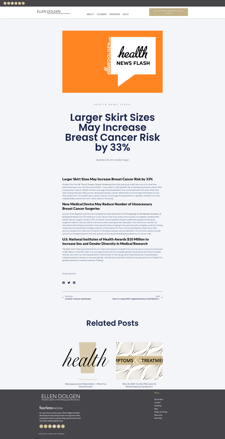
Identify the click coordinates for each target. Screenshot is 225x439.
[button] (63, 282)
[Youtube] (12, 3)
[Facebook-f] (5, 3)
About (90, 14)
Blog (126, 14)
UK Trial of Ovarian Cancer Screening (94, 184)
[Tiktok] (15, 3)
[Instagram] (8, 3)
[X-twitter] (23, 3)
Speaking (115, 14)
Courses (102, 14)
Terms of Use (53, 434)
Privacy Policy (43, 434)
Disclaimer (61, 434)
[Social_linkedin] (19, 3)
